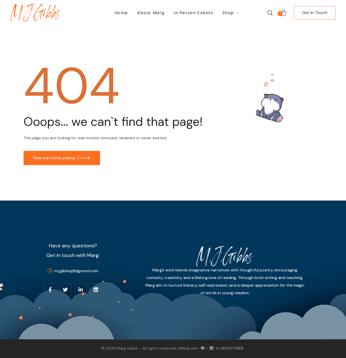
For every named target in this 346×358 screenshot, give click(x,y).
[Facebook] (50, 289)
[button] (270, 12)
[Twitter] (65, 289)
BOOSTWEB (232, 348)
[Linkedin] (95, 289)
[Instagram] (80, 289)
